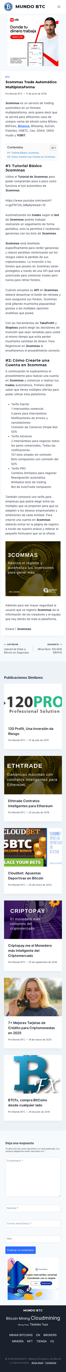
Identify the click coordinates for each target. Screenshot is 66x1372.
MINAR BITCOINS (21, 1335)
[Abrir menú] (59, 6)
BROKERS (50, 1335)
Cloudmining (45, 1318)
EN (38, 1335)
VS (52, 1341)
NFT (30, 1341)
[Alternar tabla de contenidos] (51, 148)
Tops (45, 1324)
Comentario (15, 1160)
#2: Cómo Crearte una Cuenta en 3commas (31, 156)
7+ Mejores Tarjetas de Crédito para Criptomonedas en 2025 (31, 1028)
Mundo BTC (16, 93)
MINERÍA (18, 1341)
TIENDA (41, 1341)
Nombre (12, 1208)
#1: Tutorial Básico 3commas (23, 152)
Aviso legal (37, 1362)
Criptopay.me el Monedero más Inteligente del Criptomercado (30, 951)
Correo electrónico (19, 1223)
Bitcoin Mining (18, 1318)
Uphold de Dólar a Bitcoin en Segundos (16, 648)
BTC (7, 77)
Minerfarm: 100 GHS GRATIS (50, 648)
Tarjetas (35, 1324)
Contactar (50, 1362)
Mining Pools (23, 1325)
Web (9, 1238)
